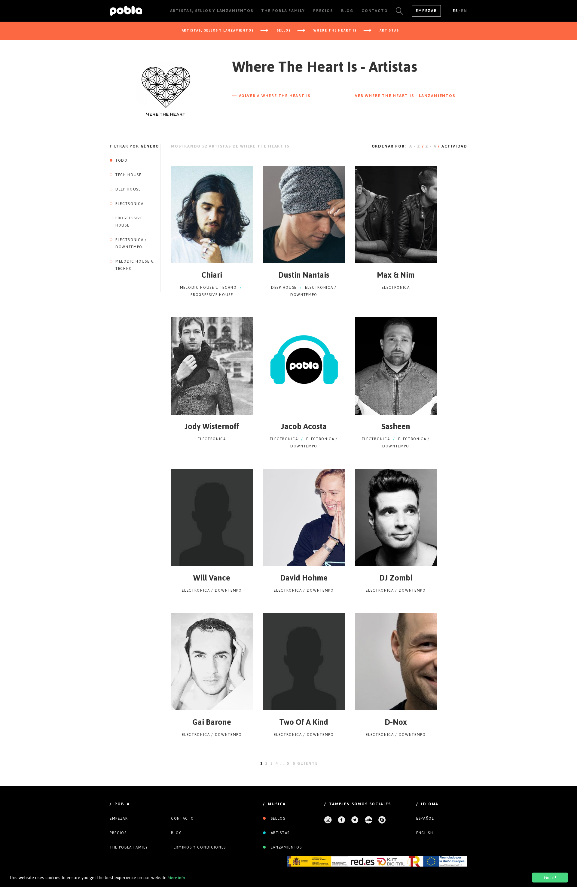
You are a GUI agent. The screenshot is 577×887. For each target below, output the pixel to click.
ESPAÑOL (425, 818)
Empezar (426, 10)
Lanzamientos (285, 847)
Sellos (277, 818)
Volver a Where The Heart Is (273, 95)
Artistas (279, 833)
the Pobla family (129, 847)
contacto (182, 818)
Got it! (550, 877)
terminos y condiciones (198, 847)
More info (176, 878)
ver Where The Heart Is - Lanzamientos (405, 95)
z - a (430, 146)
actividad (454, 146)
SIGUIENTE (305, 763)
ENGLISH (424, 833)
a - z (414, 146)
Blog (176, 833)
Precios (118, 833)
